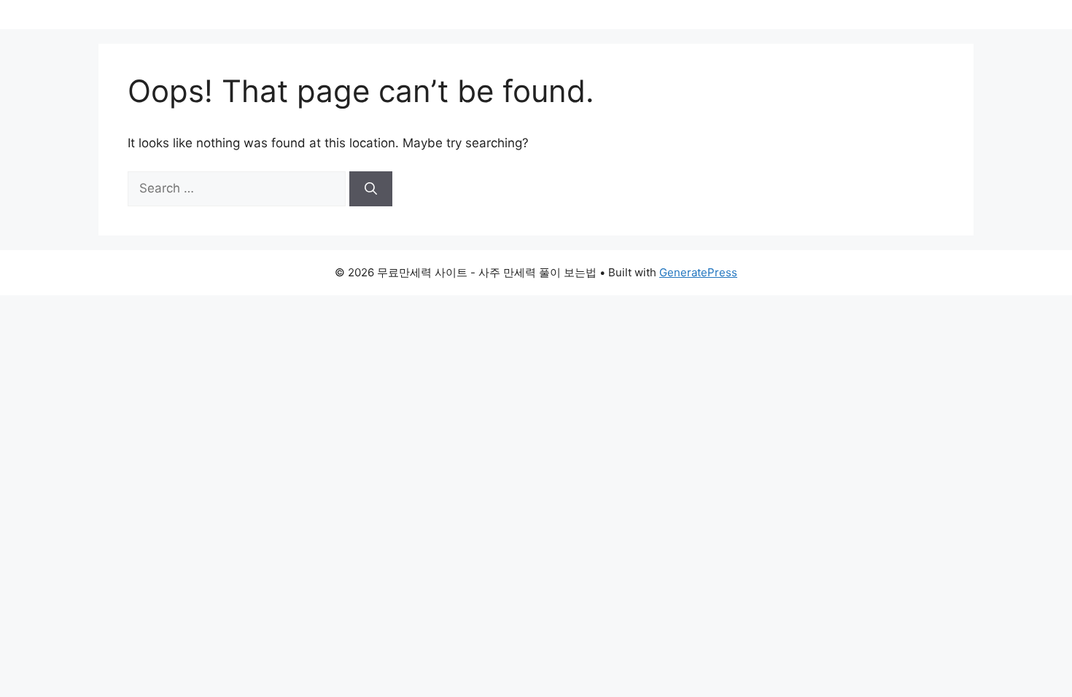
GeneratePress (698, 272)
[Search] (370, 188)
